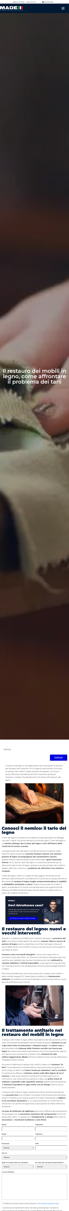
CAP (37, 1143)
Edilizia (58, 757)
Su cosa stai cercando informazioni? (49, 1162)
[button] (18, 2)
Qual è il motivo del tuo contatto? (15, 1162)
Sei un (4, 1153)
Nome (4, 1124)
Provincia (6, 1143)
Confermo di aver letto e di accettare (31, 1203)
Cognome (39, 1124)
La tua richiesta (8, 1172)
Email (4, 1134)
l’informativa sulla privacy (47, 1203)
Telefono (39, 1134)
